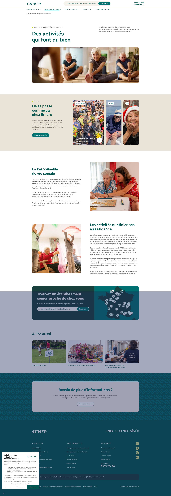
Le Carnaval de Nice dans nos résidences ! (82, 365)
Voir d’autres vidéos (40, 135)
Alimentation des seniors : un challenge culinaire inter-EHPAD (115, 366)
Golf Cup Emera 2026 (39, 365)
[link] (85, 404)
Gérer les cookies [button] (87, 486)
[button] (88, 122)
